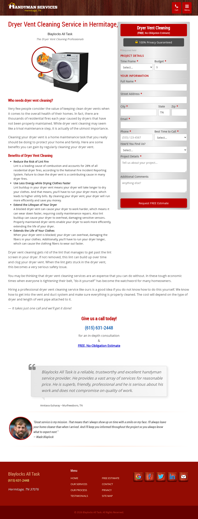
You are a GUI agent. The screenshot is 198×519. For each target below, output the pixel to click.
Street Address (131, 94)
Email (125, 119)
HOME (74, 478)
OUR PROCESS (79, 490)
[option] (60, 69)
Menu (188, 7)
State (161, 106)
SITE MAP (107, 496)
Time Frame (129, 61)
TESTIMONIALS (79, 496)
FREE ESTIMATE (110, 478)
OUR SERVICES (79, 484)
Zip (175, 106)
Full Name (128, 81)
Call (176, 10)
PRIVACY (107, 490)
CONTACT (107, 484)
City (124, 106)
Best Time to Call (166, 131)
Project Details (131, 156)
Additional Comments (134, 176)
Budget (160, 61)
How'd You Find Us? (132, 144)
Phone (125, 131)
